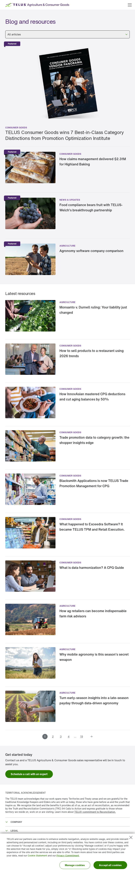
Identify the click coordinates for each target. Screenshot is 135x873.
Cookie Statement (37, 855)
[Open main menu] (130, 5)
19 (81, 737)
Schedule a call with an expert (29, 774)
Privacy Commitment (67, 855)
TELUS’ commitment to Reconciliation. (95, 812)
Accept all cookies (110, 865)
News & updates (69, 199)
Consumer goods (16, 127)
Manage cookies (75, 865)
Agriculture (67, 245)
